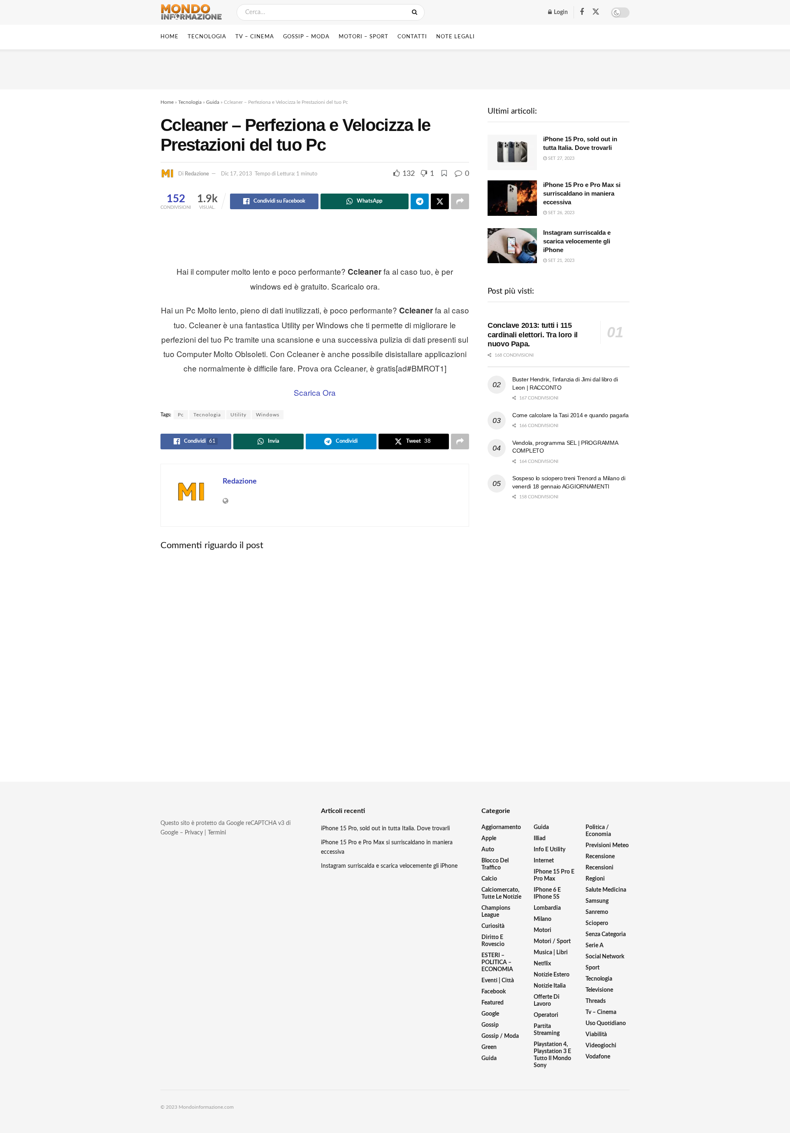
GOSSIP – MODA (306, 37)
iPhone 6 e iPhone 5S (547, 893)
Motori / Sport (552, 941)
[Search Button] (416, 12)
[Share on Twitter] (440, 201)
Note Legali (455, 37)
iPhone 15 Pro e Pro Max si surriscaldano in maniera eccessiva (581, 193)
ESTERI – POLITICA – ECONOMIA (497, 962)
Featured (492, 1003)
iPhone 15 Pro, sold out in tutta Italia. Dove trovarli (385, 829)
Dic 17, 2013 (236, 174)
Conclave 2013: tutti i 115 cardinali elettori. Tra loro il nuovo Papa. (533, 334)
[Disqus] (314, 659)
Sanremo (597, 912)
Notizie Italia (550, 986)
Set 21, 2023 (560, 260)
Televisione (599, 990)
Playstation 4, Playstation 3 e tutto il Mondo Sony (552, 1055)
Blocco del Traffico (495, 864)
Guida (212, 102)
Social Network (605, 957)
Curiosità (492, 926)
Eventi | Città (497, 980)
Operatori (546, 1015)
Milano (542, 919)
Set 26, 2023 (560, 212)
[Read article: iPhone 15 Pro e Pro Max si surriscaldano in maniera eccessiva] (512, 198)
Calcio (489, 879)
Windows (267, 414)
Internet (544, 861)
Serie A (595, 945)
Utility (238, 414)
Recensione (600, 857)
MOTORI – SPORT (363, 37)
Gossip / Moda (500, 1036)
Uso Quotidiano (606, 1023)
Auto (487, 850)
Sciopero (597, 923)
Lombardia (547, 908)
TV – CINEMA (254, 37)
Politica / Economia (598, 831)
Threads (596, 1001)
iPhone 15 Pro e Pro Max (554, 875)
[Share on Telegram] (420, 201)
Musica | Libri (551, 952)
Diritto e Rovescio (492, 940)
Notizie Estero (551, 975)
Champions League (495, 911)
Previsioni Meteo (607, 845)
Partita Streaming (547, 1029)
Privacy (194, 833)
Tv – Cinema (601, 1012)
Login (560, 12)
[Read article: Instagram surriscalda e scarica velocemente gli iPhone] (512, 246)
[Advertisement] (395, 67)
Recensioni (599, 868)
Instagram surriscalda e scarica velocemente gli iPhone (577, 241)
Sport (592, 968)
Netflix (542, 964)
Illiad (540, 838)
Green (489, 1047)
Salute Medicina (606, 890)
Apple (488, 838)
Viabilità (596, 1034)
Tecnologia (190, 102)
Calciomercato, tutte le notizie (501, 893)
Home (169, 37)
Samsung (597, 901)
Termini (217, 833)
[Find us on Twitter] (595, 12)
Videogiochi (601, 1046)
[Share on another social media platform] (460, 201)
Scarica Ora (315, 392)
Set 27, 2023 (560, 158)
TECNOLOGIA (207, 37)
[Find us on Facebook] (582, 12)
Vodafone (598, 1057)
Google (490, 1014)
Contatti (412, 37)
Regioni (595, 879)
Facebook (493, 992)
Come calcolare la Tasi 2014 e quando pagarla (570, 415)
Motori (542, 930)
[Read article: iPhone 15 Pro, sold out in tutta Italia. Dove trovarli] (512, 152)
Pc (181, 414)
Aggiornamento (501, 827)
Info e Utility (549, 850)
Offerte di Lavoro (547, 1000)
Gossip (490, 1025)
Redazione (197, 174)
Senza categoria (606, 934)
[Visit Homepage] (191, 12)
